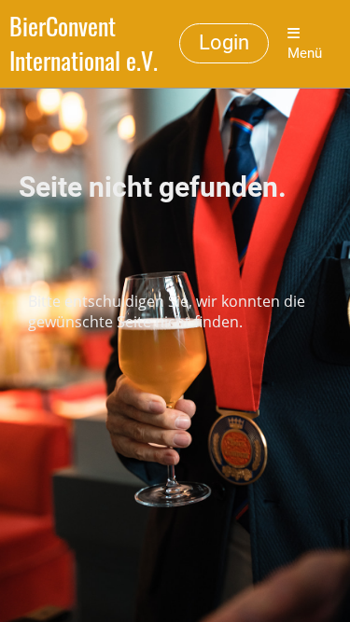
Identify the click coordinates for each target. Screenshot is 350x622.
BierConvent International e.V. (83, 43)
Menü (304, 53)
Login (224, 42)
